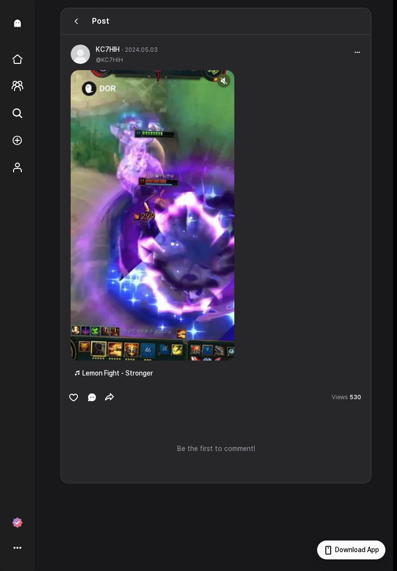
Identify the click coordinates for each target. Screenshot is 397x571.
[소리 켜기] (223, 81)
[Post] (76, 21)
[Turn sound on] (98, 349)
